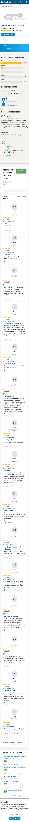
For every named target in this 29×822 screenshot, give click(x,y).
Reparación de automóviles (16, 136)
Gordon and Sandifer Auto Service (14, 767)
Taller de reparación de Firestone (14, 4)
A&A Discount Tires (10, 776)
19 (21, 744)
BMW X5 (14, 314)
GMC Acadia (14, 430)
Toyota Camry (15, 354)
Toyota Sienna (14, 719)
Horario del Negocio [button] (9, 147)
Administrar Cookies (14, 814)
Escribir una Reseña (8, 34)
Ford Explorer (14, 461)
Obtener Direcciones (9, 156)
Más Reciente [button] (21, 196)
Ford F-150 (14, 501)
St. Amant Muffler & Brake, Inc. (13, 790)
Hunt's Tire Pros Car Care (11, 781)
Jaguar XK (14, 214)
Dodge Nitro (14, 607)
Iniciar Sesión (20, 2)
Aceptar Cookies (14, 818)
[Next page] (25, 744)
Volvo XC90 (14, 387)
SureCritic (2, 4)
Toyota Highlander (14, 647)
